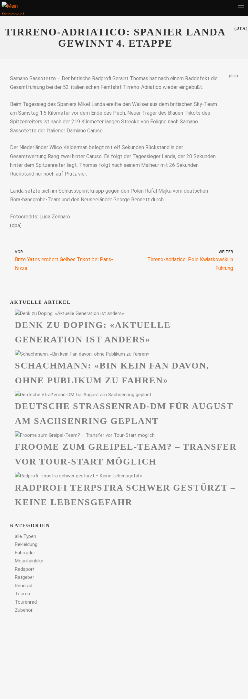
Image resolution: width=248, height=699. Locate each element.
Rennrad (23, 586)
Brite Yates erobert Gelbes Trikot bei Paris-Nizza (64, 261)
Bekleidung (26, 544)
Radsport (25, 569)
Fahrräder (25, 553)
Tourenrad (26, 602)
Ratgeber (24, 577)
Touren (22, 594)
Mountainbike (29, 561)
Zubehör (24, 610)
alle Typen (25, 536)
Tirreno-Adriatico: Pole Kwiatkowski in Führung (190, 261)
